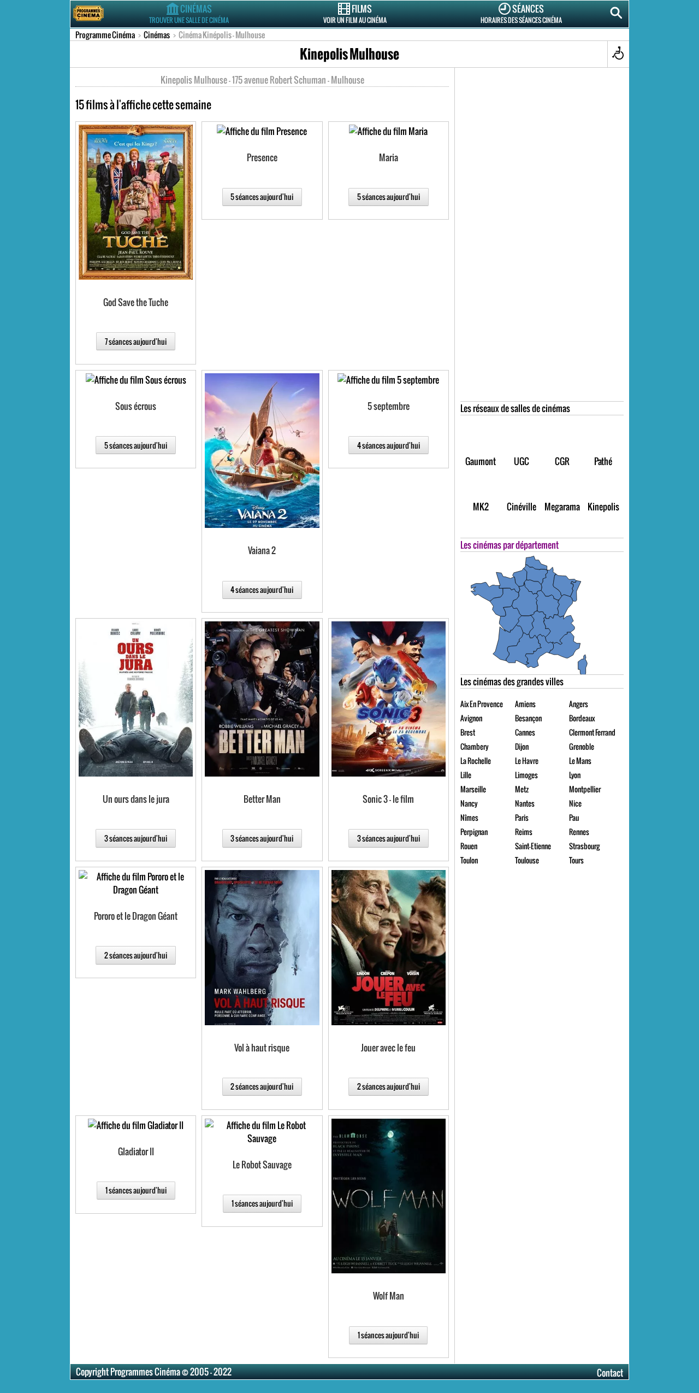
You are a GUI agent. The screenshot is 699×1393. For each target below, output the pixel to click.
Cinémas (189, 13)
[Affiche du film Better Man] (262, 699)
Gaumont (480, 461)
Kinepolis (603, 506)
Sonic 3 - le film (388, 799)
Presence (262, 157)
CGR (562, 461)
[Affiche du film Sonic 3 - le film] (388, 699)
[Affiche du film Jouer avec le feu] (388, 947)
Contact (610, 1372)
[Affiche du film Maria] (388, 131)
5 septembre (389, 406)
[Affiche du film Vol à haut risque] (262, 947)
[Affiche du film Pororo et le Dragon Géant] (136, 883)
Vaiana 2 (262, 550)
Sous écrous (135, 406)
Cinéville (521, 506)
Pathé (603, 461)
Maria (388, 157)
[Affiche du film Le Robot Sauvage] (262, 1132)
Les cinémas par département (509, 544)
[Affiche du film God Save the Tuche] (136, 202)
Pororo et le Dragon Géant (135, 915)
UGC (521, 461)
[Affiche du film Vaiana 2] (262, 450)
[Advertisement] (542, 237)
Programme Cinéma (105, 34)
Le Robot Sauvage (262, 1164)
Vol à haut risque (261, 1047)
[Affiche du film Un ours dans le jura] (136, 699)
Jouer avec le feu (388, 1047)
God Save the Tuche (135, 302)
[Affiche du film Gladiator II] (135, 1125)
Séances (521, 13)
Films (355, 13)
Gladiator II (136, 1151)
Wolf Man (388, 1295)
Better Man (262, 799)
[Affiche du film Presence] (262, 131)
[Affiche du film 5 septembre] (388, 379)
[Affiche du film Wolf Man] (388, 1196)
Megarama (562, 506)
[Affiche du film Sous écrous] (136, 379)
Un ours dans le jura (136, 799)
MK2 (481, 506)
